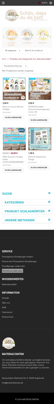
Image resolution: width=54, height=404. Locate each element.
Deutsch (43, 43)
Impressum (7, 312)
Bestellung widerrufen (12, 271)
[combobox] (12, 50)
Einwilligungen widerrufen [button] (13, 266)
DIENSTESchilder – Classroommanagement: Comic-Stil (39, 109)
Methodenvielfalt (9, 284)
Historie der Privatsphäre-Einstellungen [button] (19, 261)
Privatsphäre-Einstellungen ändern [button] (17, 256)
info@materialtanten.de (12, 383)
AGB (4, 307)
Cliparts (27, 43)
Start (4, 59)
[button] (13, 117)
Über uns (6, 302)
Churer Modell (11, 44)
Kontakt (5, 298)
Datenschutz (7, 317)
